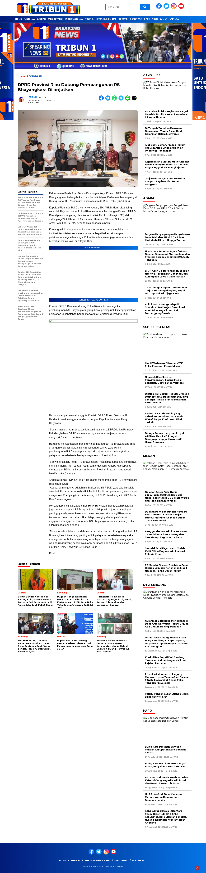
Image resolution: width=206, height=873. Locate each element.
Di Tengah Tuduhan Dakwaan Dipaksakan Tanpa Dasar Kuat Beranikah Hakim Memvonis (163, 131)
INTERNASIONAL (74, 19)
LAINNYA (174, 19)
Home (62, 860)
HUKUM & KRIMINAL (106, 19)
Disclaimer (120, 860)
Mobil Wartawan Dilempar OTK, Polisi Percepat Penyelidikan (164, 365)
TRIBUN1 (32, 97)
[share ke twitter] (108, 100)
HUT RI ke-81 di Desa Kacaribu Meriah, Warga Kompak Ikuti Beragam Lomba (163, 797)
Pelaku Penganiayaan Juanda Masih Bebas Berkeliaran (167, 695)
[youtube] (181, 8)
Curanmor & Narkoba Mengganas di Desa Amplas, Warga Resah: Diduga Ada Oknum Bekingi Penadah (166, 623)
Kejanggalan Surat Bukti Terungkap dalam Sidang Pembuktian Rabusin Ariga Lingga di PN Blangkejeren (167, 164)
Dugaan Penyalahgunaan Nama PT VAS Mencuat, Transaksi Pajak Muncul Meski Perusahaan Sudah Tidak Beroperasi (166, 516)
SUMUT (164, 19)
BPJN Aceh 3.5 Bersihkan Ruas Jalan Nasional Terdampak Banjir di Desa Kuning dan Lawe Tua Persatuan (167, 273)
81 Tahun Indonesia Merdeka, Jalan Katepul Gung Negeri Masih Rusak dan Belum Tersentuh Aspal (166, 780)
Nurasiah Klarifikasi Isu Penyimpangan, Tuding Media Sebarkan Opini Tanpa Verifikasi (164, 380)
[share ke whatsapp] (115, 100)
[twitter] (167, 8)
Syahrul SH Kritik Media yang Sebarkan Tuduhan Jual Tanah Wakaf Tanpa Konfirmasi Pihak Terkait (164, 418)
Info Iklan (138, 860)
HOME (18, 19)
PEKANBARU (34, 76)
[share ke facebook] (102, 100)
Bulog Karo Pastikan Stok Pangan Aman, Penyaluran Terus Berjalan (165, 765)
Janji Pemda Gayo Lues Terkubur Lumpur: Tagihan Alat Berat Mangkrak (165, 181)
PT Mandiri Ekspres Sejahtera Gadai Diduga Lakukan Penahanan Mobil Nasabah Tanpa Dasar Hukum (166, 568)
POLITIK (89, 19)
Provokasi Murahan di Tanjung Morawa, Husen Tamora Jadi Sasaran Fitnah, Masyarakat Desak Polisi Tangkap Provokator (167, 679)
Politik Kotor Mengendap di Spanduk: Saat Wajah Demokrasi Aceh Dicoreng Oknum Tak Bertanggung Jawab (165, 309)
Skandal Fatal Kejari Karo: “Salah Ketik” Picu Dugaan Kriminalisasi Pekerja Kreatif (165, 551)
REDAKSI (75, 860)
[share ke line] (128, 100)
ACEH (155, 19)
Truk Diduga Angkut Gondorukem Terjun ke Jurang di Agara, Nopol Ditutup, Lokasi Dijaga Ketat (166, 290)
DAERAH (41, 19)
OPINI (147, 19)
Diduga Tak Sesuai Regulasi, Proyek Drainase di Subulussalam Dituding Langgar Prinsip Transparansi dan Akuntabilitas (167, 398)
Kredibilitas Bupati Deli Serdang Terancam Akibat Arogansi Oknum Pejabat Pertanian (166, 660)
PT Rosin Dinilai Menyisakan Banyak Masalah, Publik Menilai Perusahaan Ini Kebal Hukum (167, 114)
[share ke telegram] (121, 100)
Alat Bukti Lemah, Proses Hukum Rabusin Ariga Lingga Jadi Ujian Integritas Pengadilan (165, 147)
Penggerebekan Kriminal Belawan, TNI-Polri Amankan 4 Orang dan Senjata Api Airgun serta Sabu (166, 534)
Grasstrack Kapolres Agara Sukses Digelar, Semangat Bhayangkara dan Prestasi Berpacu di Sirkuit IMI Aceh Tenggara (167, 255)
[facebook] (159, 8)
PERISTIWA (136, 19)
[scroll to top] (197, 868)
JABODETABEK (55, 19)
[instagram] (174, 8)
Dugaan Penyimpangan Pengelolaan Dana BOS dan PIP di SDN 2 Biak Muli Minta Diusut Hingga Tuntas (167, 237)
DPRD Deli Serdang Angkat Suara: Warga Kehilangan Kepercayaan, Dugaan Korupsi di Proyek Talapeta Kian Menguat (166, 642)
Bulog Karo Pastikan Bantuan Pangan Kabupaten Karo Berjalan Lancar (165, 749)
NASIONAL (29, 19)
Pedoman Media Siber (97, 860)
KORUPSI (123, 19)
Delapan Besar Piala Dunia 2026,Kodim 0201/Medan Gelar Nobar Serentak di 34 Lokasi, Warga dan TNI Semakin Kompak (167, 496)
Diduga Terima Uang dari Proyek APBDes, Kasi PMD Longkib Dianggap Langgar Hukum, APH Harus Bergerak (165, 438)
